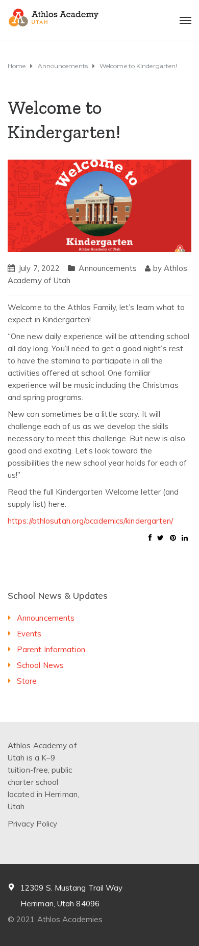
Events (29, 633)
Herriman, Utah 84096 (60, 903)
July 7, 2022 (39, 268)
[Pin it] (173, 537)
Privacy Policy (32, 824)
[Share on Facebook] (150, 537)
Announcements (107, 268)
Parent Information (51, 649)
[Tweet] (160, 537)
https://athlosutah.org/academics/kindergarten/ (90, 521)
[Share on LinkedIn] (185, 537)
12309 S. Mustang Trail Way (71, 888)
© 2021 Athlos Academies (55, 919)
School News (40, 665)
